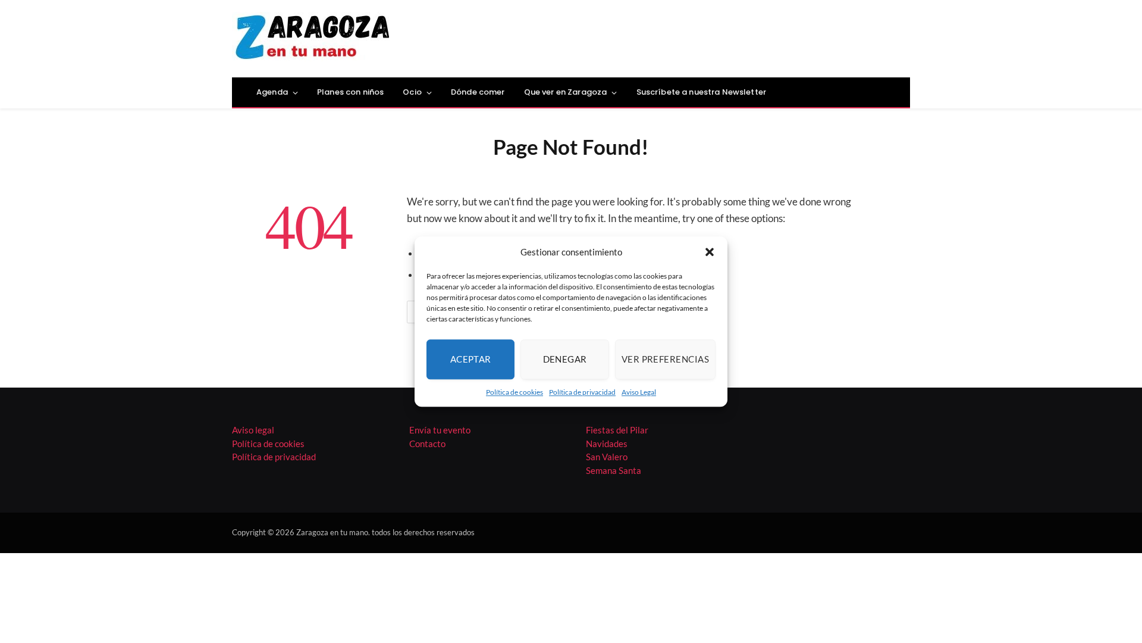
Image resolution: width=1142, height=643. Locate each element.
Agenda (272, 92)
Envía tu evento (439, 429)
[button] (710, 252)
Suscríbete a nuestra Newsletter (701, 92)
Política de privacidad (582, 392)
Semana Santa (613, 470)
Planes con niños (350, 92)
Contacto (427, 443)
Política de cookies (514, 392)
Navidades (607, 443)
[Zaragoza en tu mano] (313, 38)
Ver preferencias (665, 359)
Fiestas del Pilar (617, 429)
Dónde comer (478, 92)
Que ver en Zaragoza (565, 92)
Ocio (412, 92)
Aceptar (470, 359)
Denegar (565, 359)
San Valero (607, 456)
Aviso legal (253, 429)
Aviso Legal (639, 392)
